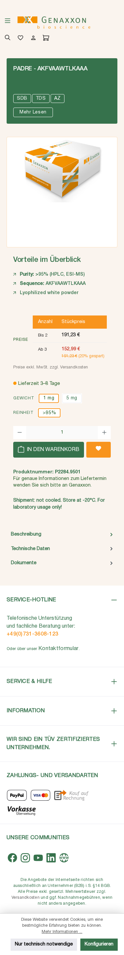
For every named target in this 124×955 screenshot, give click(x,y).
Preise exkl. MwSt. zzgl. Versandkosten (50, 367)
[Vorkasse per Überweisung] (21, 810)
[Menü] (7, 22)
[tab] (62, 534)
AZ (57, 98)
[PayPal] (17, 795)
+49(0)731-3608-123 (32, 634)
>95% (49, 413)
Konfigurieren (99, 944)
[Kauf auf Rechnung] (71, 795)
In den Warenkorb (52, 449)
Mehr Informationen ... (62, 932)
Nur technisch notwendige (44, 944)
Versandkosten (26, 897)
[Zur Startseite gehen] (54, 22)
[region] (62, 189)
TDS (41, 98)
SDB (22, 98)
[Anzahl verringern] (19, 432)
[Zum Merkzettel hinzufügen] (98, 450)
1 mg (48, 398)
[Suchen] (6, 38)
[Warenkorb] (44, 38)
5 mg (71, 398)
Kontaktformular (58, 648)
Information (26, 710)
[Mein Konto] (32, 38)
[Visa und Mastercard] (40, 795)
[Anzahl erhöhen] (104, 432)
